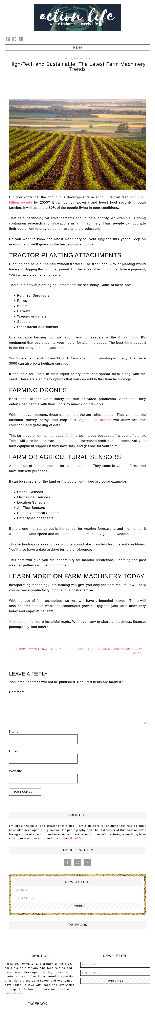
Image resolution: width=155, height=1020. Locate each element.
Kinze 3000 (128, 337)
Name (14, 731)
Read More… (79, 838)
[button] (77, 47)
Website (15, 771)
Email (13, 751)
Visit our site (19, 621)
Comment (18, 692)
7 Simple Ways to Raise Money (38, 649)
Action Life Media (77, 17)
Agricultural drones (95, 420)
